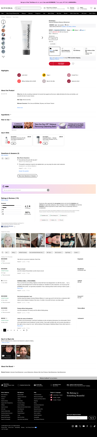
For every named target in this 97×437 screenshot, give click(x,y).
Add (13, 143)
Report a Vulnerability (5, 419)
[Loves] (91, 8)
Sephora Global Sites (5, 411)
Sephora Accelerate (5, 415)
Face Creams (15, 17)
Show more (20, 107)
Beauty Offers (20, 411)
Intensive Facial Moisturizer (16, 372)
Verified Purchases (23, 252)
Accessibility (36, 417)
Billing (35, 402)
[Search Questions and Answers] (2, 158)
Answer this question (24, 171)
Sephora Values (4, 400)
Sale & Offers (92, 13)
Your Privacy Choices (30, 427)
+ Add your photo (5, 342)
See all (3, 57)
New (2, 13)
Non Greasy (69, 26)
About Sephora (4, 394)
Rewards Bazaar (21, 413)
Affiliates (3, 404)
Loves (19, 415)
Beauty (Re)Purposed (5, 417)
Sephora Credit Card (22, 396)
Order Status (20, 400)
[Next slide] (42, 38)
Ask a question (61, 25)
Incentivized (26, 246)
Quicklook (6, 143)
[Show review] (8, 240)
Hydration (64, 26)
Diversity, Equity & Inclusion (7, 413)
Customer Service (37, 394)
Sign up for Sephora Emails (74, 414)
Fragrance (37, 13)
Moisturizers (8, 17)
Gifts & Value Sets (74, 13)
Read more (20, 288)
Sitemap (22, 427)
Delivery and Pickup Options (40, 398)
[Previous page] (1, 330)
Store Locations (37, 413)
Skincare (30, 13)
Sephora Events (4, 407)
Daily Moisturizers (52, 372)
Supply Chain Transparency (7, 402)
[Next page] (26, 330)
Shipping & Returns (54, 59)
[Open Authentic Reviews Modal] (14, 226)
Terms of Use (11, 427)
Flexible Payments (38, 415)
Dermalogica (52, 20)
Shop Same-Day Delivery (23, 419)
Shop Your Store (21, 417)
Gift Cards (84, 13)
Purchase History (21, 402)
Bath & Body (51, 13)
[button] (71, 30)
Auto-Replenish (21, 409)
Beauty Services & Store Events (24, 407)
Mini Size (59, 13)
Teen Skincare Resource (39, 419)
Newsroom (3, 396)
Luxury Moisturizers (28, 372)
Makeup (24, 13)
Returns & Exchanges (38, 396)
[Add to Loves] (73, 63)
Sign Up (92, 418)
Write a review (4, 200)
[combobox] (28, 8)
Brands (65, 13)
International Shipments (39, 404)
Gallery (19, 398)
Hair (44, 13)
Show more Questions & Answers (27, 176)
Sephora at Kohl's (37, 411)
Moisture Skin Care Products (41, 372)
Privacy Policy (4, 427)
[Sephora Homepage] (7, 8)
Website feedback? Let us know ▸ (48, 378)
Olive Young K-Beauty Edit (12, 13)
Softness (74, 26)
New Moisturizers (61, 372)
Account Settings (21, 404)
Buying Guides (37, 407)
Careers (3, 398)
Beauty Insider (20, 394)
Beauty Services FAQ (38, 409)
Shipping (36, 400)
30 (23, 330)
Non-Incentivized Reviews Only (36, 252)
